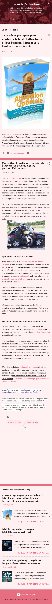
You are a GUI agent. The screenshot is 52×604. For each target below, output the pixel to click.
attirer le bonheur (14, 422)
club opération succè (29, 367)
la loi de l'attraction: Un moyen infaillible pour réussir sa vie (18, 531)
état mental (24, 276)
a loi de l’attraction (14, 178)
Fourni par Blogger (27, 595)
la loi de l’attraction (42, 332)
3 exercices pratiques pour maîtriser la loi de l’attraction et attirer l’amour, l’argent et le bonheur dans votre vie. (22, 41)
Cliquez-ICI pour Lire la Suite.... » (34, 522)
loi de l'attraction (31, 422)
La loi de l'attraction (26, 4)
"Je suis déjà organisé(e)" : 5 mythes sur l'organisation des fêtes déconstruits (22, 562)
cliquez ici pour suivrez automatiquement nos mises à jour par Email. (21, 391)
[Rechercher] (48, 5)
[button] (48, 35)
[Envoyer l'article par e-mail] (27, 154)
